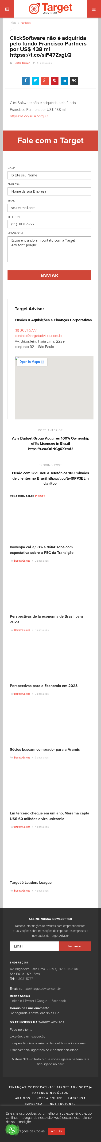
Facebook (58, 1001)
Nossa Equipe (49, 1098)
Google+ (43, 1001)
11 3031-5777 (24, 979)
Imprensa (77, 1098)
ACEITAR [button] (56, 1131)
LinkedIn (16, 1001)
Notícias (25, 23)
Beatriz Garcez (22, 63)
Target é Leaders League (31, 882)
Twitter (29, 1001)
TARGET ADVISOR (52, 1022)
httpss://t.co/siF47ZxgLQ (29, 116)
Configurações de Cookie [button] (26, 1131)
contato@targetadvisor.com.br (38, 336)
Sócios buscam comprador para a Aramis (45, 749)
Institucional (62, 1104)
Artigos (23, 1098)
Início (13, 23)
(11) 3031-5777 (26, 330)
